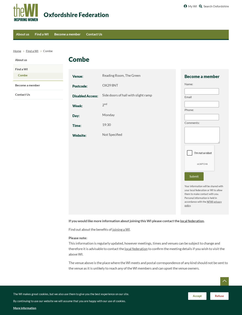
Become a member (67, 34)
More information (24, 308)
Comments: (192, 122)
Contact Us (94, 34)
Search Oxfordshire (216, 6)
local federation (192, 221)
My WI (192, 6)
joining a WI (121, 229)
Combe (23, 75)
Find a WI (42, 34)
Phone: (189, 110)
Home (17, 51)
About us (22, 34)
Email (188, 97)
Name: (189, 84)
